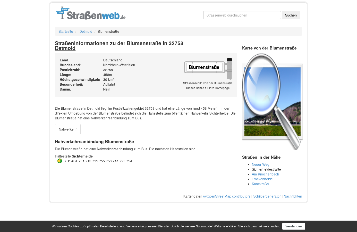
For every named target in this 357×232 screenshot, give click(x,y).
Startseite (66, 31)
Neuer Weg (260, 164)
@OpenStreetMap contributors (226, 196)
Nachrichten (293, 196)
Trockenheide (262, 178)
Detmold (85, 31)
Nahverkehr (68, 129)
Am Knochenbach (265, 174)
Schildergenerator (267, 196)
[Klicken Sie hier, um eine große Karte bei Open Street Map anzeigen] (272, 100)
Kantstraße (260, 183)
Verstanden (293, 226)
